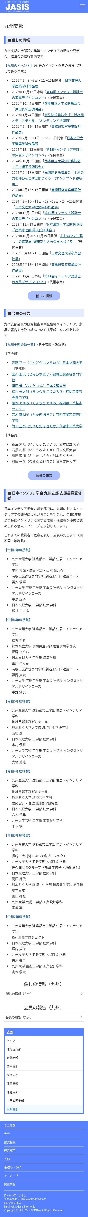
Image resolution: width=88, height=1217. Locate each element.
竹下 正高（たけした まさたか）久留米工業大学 (47, 425)
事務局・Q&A (12, 1167)
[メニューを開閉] (82, 6)
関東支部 (12, 1066)
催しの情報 (44, 295)
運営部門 (10, 1150)
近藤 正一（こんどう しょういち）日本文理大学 (47, 362)
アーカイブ (11, 1176)
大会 (7, 1134)
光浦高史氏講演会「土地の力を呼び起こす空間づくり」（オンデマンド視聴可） (48, 178)
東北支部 (12, 1057)
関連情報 (10, 1184)
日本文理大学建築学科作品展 (36, 206)
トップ (11, 1040)
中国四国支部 (15, 1100)
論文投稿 (10, 1142)
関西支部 (12, 1083)
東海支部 (12, 1075)
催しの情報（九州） (19, 993)
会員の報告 (44, 475)
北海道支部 (14, 1049)
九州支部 (12, 1109)
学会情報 (10, 1125)
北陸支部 (12, 1092)
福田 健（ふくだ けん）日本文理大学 (39, 385)
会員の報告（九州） (19, 1017)
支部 (7, 1159)
